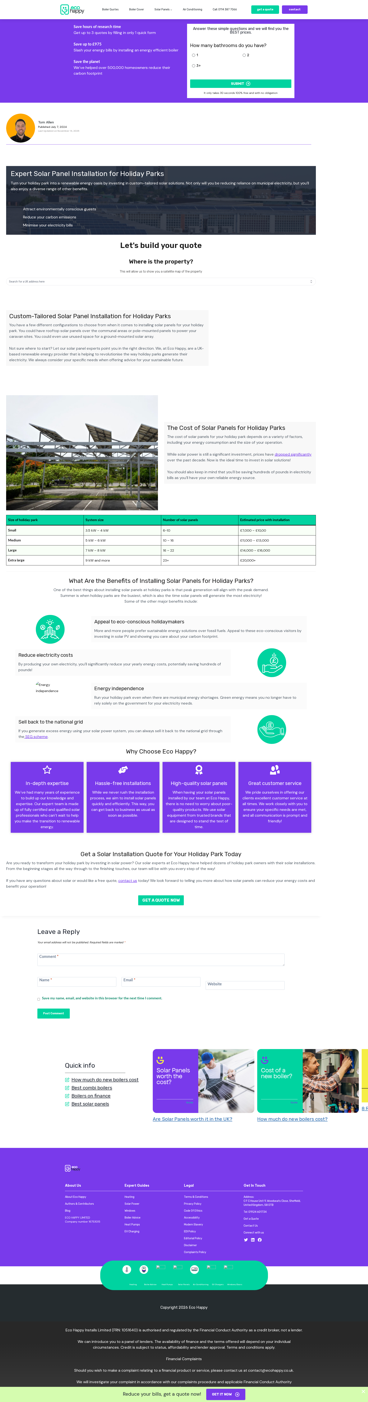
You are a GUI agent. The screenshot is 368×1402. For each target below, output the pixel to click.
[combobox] (161, 281)
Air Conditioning (192, 9)
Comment (49, 957)
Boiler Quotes (110, 9)
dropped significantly (293, 454)
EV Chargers (218, 1284)
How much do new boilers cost (105, 1079)
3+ (198, 66)
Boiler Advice (150, 1284)
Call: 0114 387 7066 (225, 9)
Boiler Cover (136, 9)
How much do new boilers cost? (292, 1119)
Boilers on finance (91, 1096)
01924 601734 (257, 1212)
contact (295, 9)
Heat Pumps (167, 1284)
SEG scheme (36, 736)
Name (45, 980)
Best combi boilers (91, 1088)
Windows (231, 1284)
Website (215, 984)
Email (129, 980)
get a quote (265, 9)
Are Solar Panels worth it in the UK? (192, 1119)
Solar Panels (184, 1284)
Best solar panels (90, 1104)
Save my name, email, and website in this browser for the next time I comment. (102, 998)
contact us (127, 880)
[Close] (363, 1391)
